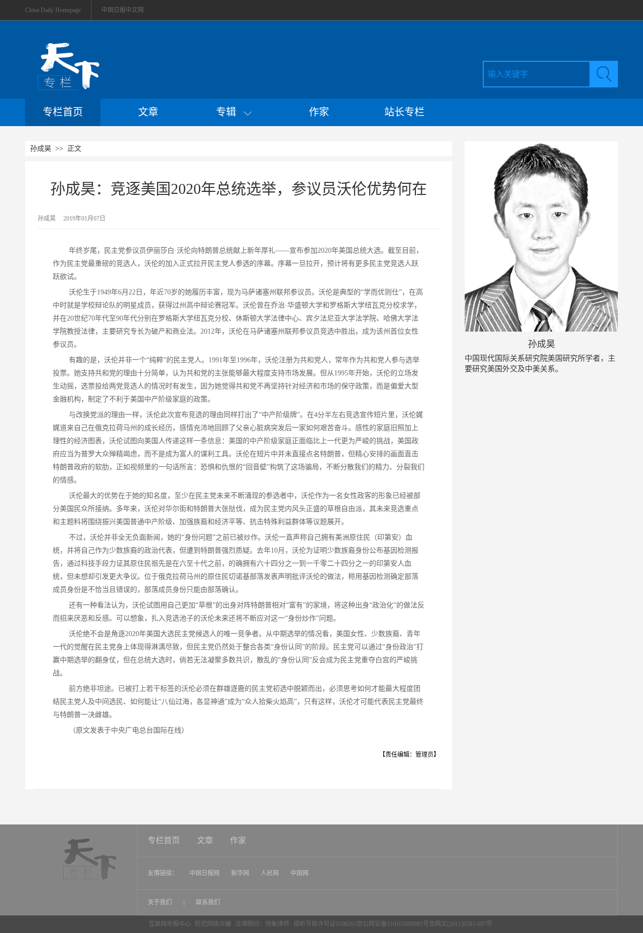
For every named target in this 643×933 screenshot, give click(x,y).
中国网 (299, 873)
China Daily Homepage (53, 10)
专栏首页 (63, 112)
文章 (148, 112)
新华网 (240, 873)
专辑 (230, 112)
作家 (319, 112)
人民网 (270, 873)
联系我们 (208, 902)
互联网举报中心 (170, 923)
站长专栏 (404, 112)
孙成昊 (40, 148)
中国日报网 (204, 873)
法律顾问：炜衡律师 (262, 923)
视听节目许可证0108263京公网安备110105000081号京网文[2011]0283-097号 (392, 923)
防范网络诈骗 (214, 923)
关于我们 (160, 902)
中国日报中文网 (122, 10)
